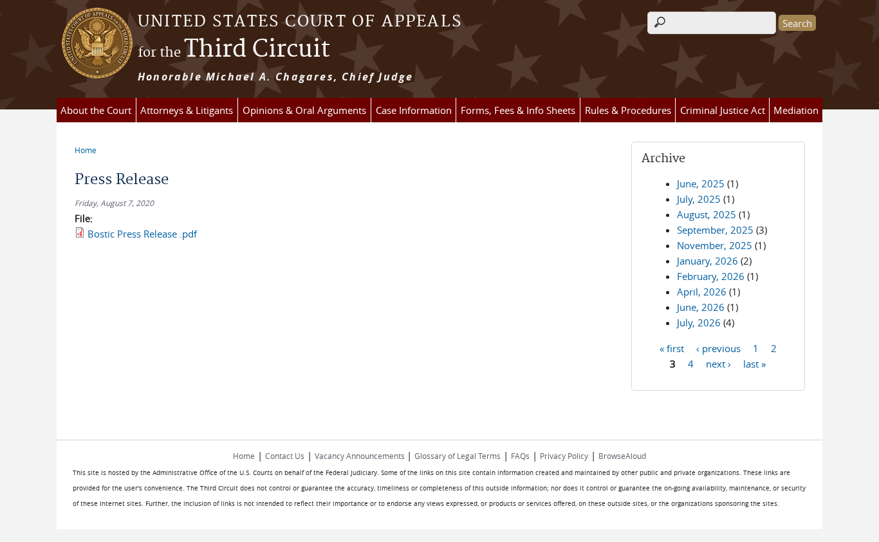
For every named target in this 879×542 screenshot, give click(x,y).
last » (754, 363)
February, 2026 (711, 276)
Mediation (796, 110)
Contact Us (284, 456)
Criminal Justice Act (722, 110)
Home (86, 150)
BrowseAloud (622, 456)
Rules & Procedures (628, 110)
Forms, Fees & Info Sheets (518, 110)
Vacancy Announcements (361, 456)
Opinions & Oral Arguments (304, 110)
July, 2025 (699, 198)
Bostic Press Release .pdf (142, 233)
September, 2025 (715, 229)
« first (672, 347)
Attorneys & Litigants (186, 110)
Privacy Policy (564, 456)
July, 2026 (699, 322)
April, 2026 (701, 291)
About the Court (95, 110)
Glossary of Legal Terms (457, 456)
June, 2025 (701, 183)
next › (718, 363)
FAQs (520, 456)
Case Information (414, 110)
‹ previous (718, 347)
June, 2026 (701, 307)
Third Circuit (234, 49)
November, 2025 (714, 245)
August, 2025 (706, 214)
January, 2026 (707, 260)
